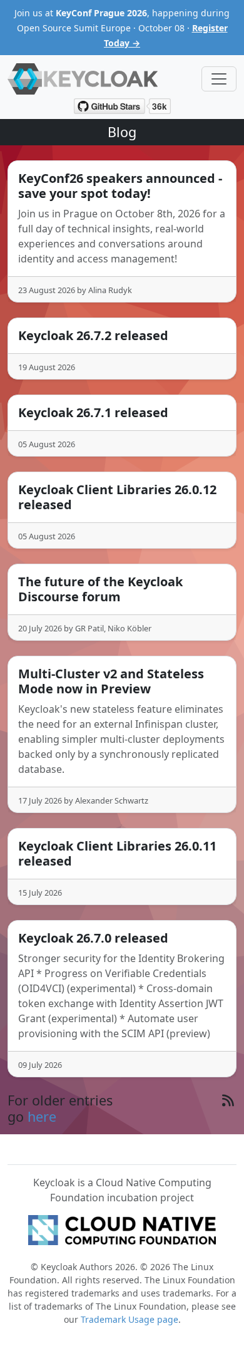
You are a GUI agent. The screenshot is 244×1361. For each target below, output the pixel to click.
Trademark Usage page (129, 1319)
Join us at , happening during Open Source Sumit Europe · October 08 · (122, 28)
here (42, 1116)
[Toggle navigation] (218, 78)
